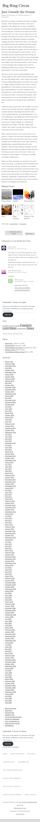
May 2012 (8, 520)
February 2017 (10, 424)
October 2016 (9, 430)
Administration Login (20, 808)
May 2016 (8, 439)
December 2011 (10, 531)
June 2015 (8, 447)
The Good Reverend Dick (13, 717)
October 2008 (9, 612)
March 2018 (9, 413)
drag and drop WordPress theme (27, 802)
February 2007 (10, 655)
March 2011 (9, 550)
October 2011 (9, 535)
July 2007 (8, 645)
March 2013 (9, 499)
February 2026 (10, 364)
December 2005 (10, 685)
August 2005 (9, 694)
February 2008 (10, 630)
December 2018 (10, 402)
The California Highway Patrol (14, 352)
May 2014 (8, 469)
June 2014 (8, 467)
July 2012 (8, 516)
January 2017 (9, 426)
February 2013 (10, 501)
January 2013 (9, 503)
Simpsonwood (9, 345)
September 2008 (10, 615)
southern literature (21, 328)
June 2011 (8, 544)
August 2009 (9, 591)
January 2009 (9, 606)
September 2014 (10, 460)
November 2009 (10, 585)
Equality (17, 325)
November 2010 (10, 559)
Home (5, 754)
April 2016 (8, 441)
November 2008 (10, 610)
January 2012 (9, 529)
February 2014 (10, 475)
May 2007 (8, 649)
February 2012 (10, 527)
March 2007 (9, 653)
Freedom (26, 325)
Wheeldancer (9, 725)
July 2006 (8, 670)
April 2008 (8, 625)
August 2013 (9, 488)
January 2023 (9, 381)
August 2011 (9, 540)
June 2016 (8, 437)
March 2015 (9, 452)
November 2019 (10, 400)
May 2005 (8, 700)
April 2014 (8, 471)
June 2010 (8, 570)
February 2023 (10, 379)
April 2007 (8, 651)
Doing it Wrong (6, 201)
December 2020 (10, 387)
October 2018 (9, 404)
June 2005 (8, 698)
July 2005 (8, 696)
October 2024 (9, 370)
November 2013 (10, 482)
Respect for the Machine (29, 217)
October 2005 (9, 690)
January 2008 (9, 632)
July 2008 (8, 619)
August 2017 (9, 417)
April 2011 (8, 548)
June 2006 (8, 672)
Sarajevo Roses (10, 350)
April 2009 (8, 600)
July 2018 (8, 407)
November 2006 (10, 662)
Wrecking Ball (9, 713)
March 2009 (9, 602)
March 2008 (9, 627)
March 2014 (9, 473)
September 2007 (10, 640)
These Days (30, 234)
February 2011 (10, 552)
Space (30, 328)
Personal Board (29, 201)
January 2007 (9, 657)
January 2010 (9, 580)
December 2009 (10, 582)
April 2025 (8, 368)
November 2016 (10, 428)
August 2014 (9, 462)
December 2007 (10, 634)
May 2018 (8, 411)
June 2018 (8, 409)
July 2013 (8, 490)
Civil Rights (5, 325)
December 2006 (10, 660)
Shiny (3, 216)
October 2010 (9, 561)
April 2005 (8, 703)
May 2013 (8, 494)
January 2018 (9, 415)
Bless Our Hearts (10, 708)
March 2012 (9, 524)
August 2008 (9, 617)
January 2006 (9, 683)
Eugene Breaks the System (14, 347)
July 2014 (8, 464)
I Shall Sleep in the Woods (13, 233)
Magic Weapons (16, 217)
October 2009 (9, 587)
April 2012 (8, 522)
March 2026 (9, 361)
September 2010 (10, 563)
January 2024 (9, 376)
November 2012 (10, 507)
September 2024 (10, 372)
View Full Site (20, 814)
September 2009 (10, 589)
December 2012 (10, 505)
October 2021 (9, 385)
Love (6, 328)
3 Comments (22, 224)
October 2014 (9, 458)
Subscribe (8, 315)
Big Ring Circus (16, 6)
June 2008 (8, 621)
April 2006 (8, 677)
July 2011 (8, 542)
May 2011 (8, 546)
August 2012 (9, 514)
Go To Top (20, 805)
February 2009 (10, 604)
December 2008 (10, 608)
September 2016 (10, 432)
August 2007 (9, 642)
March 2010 (9, 576)
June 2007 (8, 647)
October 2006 (9, 664)
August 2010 (9, 565)
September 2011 (10, 537)
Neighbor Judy (10, 715)
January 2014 (9, 477)
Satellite (15, 201)
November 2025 (10, 366)
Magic (13, 328)
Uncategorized (13, 224)
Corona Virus (12, 325)
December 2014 (10, 456)
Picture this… (9, 343)
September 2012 (10, 512)
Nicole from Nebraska (12, 719)
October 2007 (9, 638)
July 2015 (8, 445)
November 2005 (10, 688)
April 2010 (8, 574)
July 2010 (8, 567)
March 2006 (9, 679)
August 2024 (9, 374)
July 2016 (8, 434)
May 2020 (8, 398)
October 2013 (9, 484)
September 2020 (10, 394)
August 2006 (9, 668)
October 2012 (9, 509)
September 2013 (10, 486)
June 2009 (8, 595)
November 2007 (10, 636)
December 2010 (10, 557)
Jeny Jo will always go (12, 721)
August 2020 (9, 396)
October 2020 (9, 392)
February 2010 (10, 578)
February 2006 (10, 681)
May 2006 (8, 675)
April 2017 (8, 422)
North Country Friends (12, 723)
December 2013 (10, 479)
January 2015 (9, 454)
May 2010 (8, 572)
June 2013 (8, 492)
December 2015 (10, 443)
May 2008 (8, 623)
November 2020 (10, 389)
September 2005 (10, 692)
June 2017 (8, 419)
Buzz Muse (8, 710)
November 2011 (10, 533)
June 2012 (8, 518)
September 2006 (10, 666)
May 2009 (8, 597)
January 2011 (9, 555)
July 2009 (8, 593)
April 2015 (8, 449)
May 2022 (8, 383)
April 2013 (8, 497)
